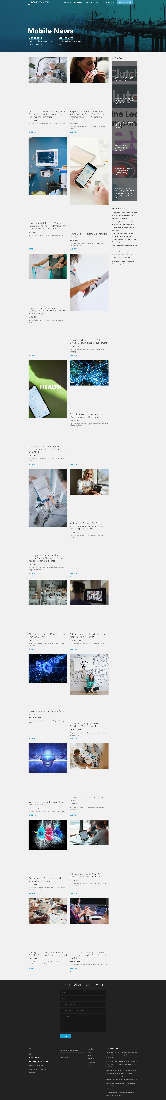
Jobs (88, 1065)
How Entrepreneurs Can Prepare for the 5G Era (47, 712)
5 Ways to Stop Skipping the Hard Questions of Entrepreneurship (85, 725)
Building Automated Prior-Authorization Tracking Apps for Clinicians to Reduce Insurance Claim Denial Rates (46, 558)
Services (66, 2)
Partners (89, 1055)
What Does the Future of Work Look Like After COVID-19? (47, 635)
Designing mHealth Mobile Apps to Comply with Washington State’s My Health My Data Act (48, 449)
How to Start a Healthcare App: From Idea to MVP (88, 235)
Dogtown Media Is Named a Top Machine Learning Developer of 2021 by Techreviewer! (124, 124)
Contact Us (90, 1062)
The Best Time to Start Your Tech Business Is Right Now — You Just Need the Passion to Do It (89, 955)
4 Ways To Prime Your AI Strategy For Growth (86, 799)
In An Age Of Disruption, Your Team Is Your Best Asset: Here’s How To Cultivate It (48, 953)
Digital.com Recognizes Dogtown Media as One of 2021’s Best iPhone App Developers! (123, 147)
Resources (109, 2)
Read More (32, 132)
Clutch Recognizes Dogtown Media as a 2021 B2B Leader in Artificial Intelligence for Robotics (124, 101)
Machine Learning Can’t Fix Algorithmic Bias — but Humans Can (46, 803)
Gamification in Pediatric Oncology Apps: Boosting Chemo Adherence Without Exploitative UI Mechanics (47, 114)
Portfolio (89, 2)
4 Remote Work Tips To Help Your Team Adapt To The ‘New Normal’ (88, 635)
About (88, 1052)
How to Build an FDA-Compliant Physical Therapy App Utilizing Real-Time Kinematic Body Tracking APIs (48, 310)
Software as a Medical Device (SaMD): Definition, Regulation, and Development (88, 341)
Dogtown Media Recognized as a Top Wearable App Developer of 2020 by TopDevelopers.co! (124, 171)
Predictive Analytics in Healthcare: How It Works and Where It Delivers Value (88, 415)
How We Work (78, 2)
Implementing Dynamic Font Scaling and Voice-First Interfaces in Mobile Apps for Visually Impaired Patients (88, 526)
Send (65, 1036)
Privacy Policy (32, 1072)
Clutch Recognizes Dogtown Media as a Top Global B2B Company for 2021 (124, 79)
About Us (97, 2)
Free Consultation (125, 2)
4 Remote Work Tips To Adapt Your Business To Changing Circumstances (87, 875)
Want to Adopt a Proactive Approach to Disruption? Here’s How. (46, 879)
